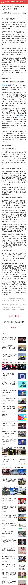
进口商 (20, 115)
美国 (18, 22)
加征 (10, 139)
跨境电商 (4, 85)
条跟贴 (13, 327)
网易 (2, 2)
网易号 (7, 2)
